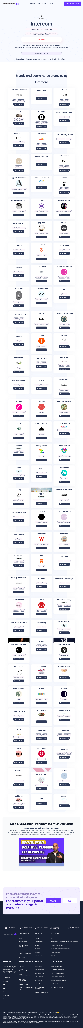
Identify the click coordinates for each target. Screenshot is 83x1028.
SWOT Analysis (55, 952)
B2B (4, 985)
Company (38, 945)
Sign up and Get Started (23, 945)
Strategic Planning (56, 984)
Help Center (54, 956)
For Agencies (39, 941)
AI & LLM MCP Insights (57, 977)
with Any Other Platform (39, 987)
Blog (52, 938)
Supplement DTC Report (22, 979)
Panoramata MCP (37, 830)
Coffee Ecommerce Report (24, 970)
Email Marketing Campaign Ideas (60, 949)
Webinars (21, 966)
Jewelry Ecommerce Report (24, 975)
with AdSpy (38, 984)
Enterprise (6, 995)
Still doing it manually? (41, 992)
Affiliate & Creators (40, 956)
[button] (32, 3)
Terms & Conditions (25, 953)
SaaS (4, 988)
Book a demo (70, 900)
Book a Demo (23, 941)
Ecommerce (6, 978)
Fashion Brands (7, 992)
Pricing (51, 3)
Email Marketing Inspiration (58, 980)
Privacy (21, 950)
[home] (11, 3)
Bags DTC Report (24, 984)
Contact (37, 952)
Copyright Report (24, 957)
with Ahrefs (38, 980)
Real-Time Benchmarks (57, 973)
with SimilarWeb (39, 973)
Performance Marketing (58, 987)
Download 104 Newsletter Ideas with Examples (64, 941)
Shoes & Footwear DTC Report (26, 988)
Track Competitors (56, 966)
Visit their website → (41, 53)
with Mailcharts (39, 969)
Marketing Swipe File (57, 945)
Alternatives (38, 966)
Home (20, 938)
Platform (37, 949)
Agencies (5, 981)
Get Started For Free (72, 3)
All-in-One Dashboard (57, 969)
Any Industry (7, 999)
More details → (18, 104)
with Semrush (39, 977)
